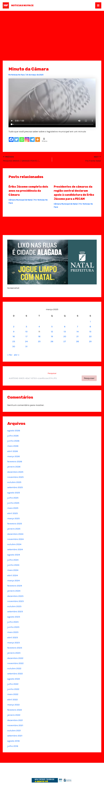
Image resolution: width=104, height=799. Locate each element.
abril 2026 (12, 451)
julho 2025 (12, 497)
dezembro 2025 (15, 472)
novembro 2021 (15, 725)
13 (65, 331)
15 (90, 331)
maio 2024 (12, 570)
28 (77, 341)
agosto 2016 (13, 740)
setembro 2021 (14, 735)
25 (39, 341)
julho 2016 (12, 746)
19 (52, 336)
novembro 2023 (15, 601)
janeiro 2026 (13, 466)
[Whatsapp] (21, 139)
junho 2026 (13, 440)
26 (52, 341)
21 (78, 336)
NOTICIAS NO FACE (22, 5)
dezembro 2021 (15, 720)
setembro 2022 (15, 673)
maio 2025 (12, 508)
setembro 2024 (15, 549)
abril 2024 (12, 575)
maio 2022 (12, 694)
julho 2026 (13, 435)
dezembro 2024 (15, 534)
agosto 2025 (13, 492)
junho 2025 (13, 502)
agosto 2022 (13, 678)
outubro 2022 (14, 668)
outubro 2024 (14, 544)
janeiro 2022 (13, 715)
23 (13, 341)
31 (26, 346)
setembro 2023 (15, 611)
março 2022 (13, 704)
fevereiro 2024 (14, 585)
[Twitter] (16, 139)
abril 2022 (12, 699)
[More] (37, 139)
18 (39, 336)
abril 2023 (12, 637)
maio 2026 (12, 446)
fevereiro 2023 (14, 647)
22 (90, 336)
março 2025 (13, 518)
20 (65, 336)
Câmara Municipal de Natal (20, 200)
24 (26, 341)
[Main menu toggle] (98, 5)
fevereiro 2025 (14, 523)
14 (78, 331)
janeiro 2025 (13, 528)
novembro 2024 (15, 539)
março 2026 (13, 456)
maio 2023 (12, 632)
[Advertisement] (52, 31)
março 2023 (13, 642)
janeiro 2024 (13, 590)
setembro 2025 (15, 487)
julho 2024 (12, 559)
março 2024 (13, 580)
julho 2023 (13, 621)
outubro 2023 (14, 606)
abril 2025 (12, 513)
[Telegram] (32, 139)
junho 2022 (13, 689)
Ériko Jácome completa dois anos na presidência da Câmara (28, 190)
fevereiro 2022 (14, 709)
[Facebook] (11, 139)
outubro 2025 (14, 482)
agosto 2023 (13, 616)
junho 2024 (13, 565)
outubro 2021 (14, 730)
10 (26, 331)
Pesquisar (52, 373)
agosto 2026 (13, 430)
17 (26, 336)
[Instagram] (27, 139)
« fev (9, 354)
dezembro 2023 (15, 596)
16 (14, 336)
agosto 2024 (13, 554)
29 (90, 341)
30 (13, 346)
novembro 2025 (15, 477)
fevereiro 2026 (14, 461)
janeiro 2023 (13, 652)
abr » (16, 354)
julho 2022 (12, 684)
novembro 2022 (15, 663)
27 (65, 341)
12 (52, 331)
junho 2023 (13, 627)
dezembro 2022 (15, 658)
